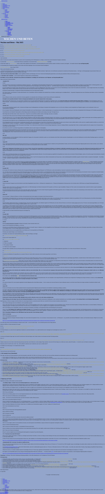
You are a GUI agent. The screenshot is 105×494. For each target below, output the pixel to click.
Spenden (6, 15)
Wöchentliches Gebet (6, 5)
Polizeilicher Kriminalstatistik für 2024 (11, 446)
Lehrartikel (7, 12)
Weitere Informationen (4, 493)
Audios (6, 9)
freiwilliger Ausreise (65, 393)
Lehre (4, 8)
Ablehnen (6, 492)
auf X (52, 451)
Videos (6, 10)
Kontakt (6, 16)
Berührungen (5, 6)
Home (4, 3)
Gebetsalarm (5, 4)
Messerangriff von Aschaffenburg (56, 402)
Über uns (4, 13)
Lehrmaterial (7, 11)
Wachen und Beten (6, 7)
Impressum (7, 17)
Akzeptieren (2, 492)
